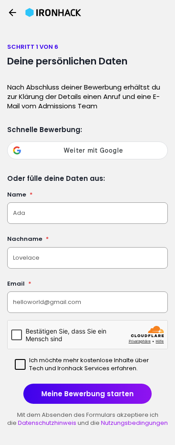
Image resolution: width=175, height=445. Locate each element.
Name (20, 194)
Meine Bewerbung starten (87, 393)
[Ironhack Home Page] (53, 12)
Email (19, 283)
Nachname (28, 239)
